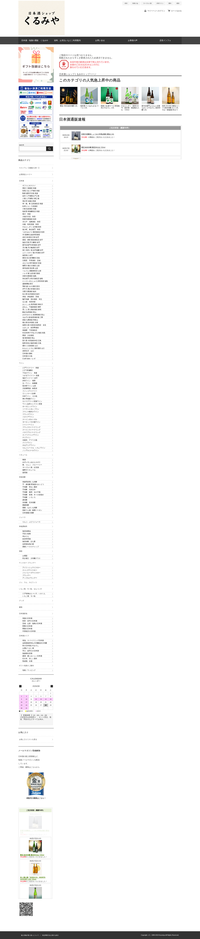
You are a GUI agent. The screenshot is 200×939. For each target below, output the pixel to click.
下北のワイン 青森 (29, 373)
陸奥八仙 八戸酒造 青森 (31, 191)
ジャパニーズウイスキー (31, 573)
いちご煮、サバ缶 (29, 596)
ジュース (22, 517)
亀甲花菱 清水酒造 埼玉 (32, 299)
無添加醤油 (26, 531)
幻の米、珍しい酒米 (29, 658)
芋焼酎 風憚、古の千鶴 (31, 492)
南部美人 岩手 (27, 255)
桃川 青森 (26, 214)
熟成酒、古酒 (27, 661)
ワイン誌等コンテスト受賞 (32, 404)
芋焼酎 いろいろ (29, 497)
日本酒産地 (23, 613)
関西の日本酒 (27, 629)
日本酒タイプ (24, 636)
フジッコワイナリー (29, 391)
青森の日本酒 (27, 618)
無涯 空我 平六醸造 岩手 (31, 242)
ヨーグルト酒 (147, 3)
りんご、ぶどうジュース (31, 522)
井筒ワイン (160, 3)
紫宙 (178, 3)
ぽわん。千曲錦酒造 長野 (31, 307)
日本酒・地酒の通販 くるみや (34, 40)
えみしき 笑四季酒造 (30, 328)
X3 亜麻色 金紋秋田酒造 (31, 235)
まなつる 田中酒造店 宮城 (31, 263)
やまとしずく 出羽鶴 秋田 (31, 227)
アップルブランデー (29, 578)
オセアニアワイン (29, 445)
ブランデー (26, 575)
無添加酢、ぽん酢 (29, 541)
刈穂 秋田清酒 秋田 (30, 224)
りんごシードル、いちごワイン (33, 448)
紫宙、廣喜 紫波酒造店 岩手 (32, 240)
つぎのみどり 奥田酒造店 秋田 (33, 232)
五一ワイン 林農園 (29, 383)
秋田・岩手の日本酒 (29, 621)
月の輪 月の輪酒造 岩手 (31, 248)
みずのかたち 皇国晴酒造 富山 (33, 315)
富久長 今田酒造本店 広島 (31, 341)
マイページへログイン (156, 11)
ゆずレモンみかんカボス (31, 462)
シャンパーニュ (28, 425)
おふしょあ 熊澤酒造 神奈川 (32, 304)
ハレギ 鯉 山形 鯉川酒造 (31, 273)
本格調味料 (23, 526)
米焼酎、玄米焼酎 (29, 502)
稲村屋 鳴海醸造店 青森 (31, 211)
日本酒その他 (27, 356)
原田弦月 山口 (28, 351)
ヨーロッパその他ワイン (31, 422)
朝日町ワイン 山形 (29, 386)
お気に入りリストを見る (28, 739)
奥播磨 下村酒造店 (29, 330)
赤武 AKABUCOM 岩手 (30, 237)
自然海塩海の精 (28, 544)
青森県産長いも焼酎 (29, 482)
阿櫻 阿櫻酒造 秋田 (29, 219)
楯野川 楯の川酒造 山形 (31, 266)
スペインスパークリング (31, 430)
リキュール (23, 455)
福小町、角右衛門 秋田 (31, 229)
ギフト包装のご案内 (26, 666)
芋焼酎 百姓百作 (29, 490)
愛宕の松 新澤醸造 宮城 (31, 258)
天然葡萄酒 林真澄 (29, 388)
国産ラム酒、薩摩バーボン (32, 510)
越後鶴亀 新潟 (27, 284)
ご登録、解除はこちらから (29, 767)
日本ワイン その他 (29, 396)
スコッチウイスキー (29, 570)
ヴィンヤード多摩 (29, 394)
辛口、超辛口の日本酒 (30, 651)
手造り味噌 (26, 534)
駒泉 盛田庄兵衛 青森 (30, 193)
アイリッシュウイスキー (31, 568)
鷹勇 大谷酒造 (28, 335)
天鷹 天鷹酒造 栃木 (29, 291)
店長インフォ (165, 40)
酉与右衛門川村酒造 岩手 (31, 245)
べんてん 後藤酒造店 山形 (31, 271)
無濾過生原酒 (27, 653)
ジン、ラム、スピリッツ (28, 582)
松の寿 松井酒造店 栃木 (31, 294)
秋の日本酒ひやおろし (30, 646)
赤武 (126, 3)
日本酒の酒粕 (27, 353)
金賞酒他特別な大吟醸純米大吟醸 (34, 643)
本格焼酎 (22, 477)
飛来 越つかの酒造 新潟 (31, 286)
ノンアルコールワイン (30, 450)
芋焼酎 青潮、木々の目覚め (33, 495)
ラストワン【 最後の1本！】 (29, 168)
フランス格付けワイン (30, 412)
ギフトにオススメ (29, 186)
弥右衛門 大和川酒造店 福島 (32, 279)
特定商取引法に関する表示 (50, 935)
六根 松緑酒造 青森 (29, 209)
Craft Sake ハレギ (29, 359)
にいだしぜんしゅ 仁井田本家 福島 (35, 281)
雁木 (170, 3)
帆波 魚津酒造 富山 (29, 312)
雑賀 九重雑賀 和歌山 (30, 320)
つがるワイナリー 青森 (30, 375)
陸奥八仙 (135, 3)
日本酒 (21, 181)
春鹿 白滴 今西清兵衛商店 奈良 (34, 325)
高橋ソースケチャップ (30, 547)
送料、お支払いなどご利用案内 (67, 40)
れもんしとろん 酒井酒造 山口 (33, 348)
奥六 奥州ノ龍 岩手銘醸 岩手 (32, 250)
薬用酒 (24, 473)
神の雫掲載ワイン (29, 399)
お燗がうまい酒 (28, 648)
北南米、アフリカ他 (29, 440)
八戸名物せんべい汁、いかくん (33, 594)
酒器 (20, 551)
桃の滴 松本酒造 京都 (30, 322)
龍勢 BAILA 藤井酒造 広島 (31, 343)
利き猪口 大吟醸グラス (31, 558)
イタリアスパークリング (31, 432)
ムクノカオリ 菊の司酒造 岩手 (33, 253)
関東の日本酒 (27, 626)
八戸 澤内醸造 (27, 370)
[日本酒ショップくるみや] (41, 34)
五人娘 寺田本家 (29, 302)
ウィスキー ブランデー (27, 563)
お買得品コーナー (25, 174)
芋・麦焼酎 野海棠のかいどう (33, 484)
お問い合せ (100, 40)
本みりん (25, 536)
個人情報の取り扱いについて (30, 935)
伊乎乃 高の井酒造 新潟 (31, 289)
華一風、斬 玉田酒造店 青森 (32, 204)
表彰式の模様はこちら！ (36, 798)
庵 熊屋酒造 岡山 (28, 338)
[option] (69, 99)
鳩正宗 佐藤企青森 (29, 201)
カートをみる (176, 11)
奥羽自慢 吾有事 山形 (30, 268)
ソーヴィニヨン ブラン (30, 409)
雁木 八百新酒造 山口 (30, 346)
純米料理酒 (26, 539)
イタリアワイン (28, 417)
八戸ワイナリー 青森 (30, 368)
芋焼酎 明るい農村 (29, 487)
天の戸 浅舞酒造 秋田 (31, 222)
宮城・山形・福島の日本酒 (32, 623)
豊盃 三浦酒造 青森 (29, 188)
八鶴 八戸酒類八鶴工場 (30, 198)
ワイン (21, 363)
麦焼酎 (24, 500)
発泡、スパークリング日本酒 (33, 640)
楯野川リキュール (29, 470)
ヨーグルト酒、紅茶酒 (30, 467)
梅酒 (24, 460)
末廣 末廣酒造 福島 (29, 276)
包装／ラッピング (29, 670)
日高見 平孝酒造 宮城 (31, 260)
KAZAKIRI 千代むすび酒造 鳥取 (33, 333)
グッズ (21, 601)
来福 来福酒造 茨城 (30, 297)
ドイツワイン (27, 443)
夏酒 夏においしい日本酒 (32, 656)
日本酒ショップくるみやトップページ (77, 74)
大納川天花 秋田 (29, 217)
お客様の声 (132, 40)
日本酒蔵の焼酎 (28, 513)
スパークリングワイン (30, 435)
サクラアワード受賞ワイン (32, 401)
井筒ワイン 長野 (29, 381)
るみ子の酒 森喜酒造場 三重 (32, 317)
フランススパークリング (31, 427)
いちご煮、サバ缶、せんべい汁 (30, 589)
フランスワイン (28, 414)
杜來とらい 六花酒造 (30, 206)
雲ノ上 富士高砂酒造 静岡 (31, 310)
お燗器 (24, 556)
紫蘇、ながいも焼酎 (29, 508)
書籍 (20, 607)
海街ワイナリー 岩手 (30, 378)
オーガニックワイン (29, 406)
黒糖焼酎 (25, 505)
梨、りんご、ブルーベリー (32, 465)
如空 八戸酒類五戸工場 (30, 196)
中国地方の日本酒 (29, 631)
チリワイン (26, 437)
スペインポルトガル (29, 419)
